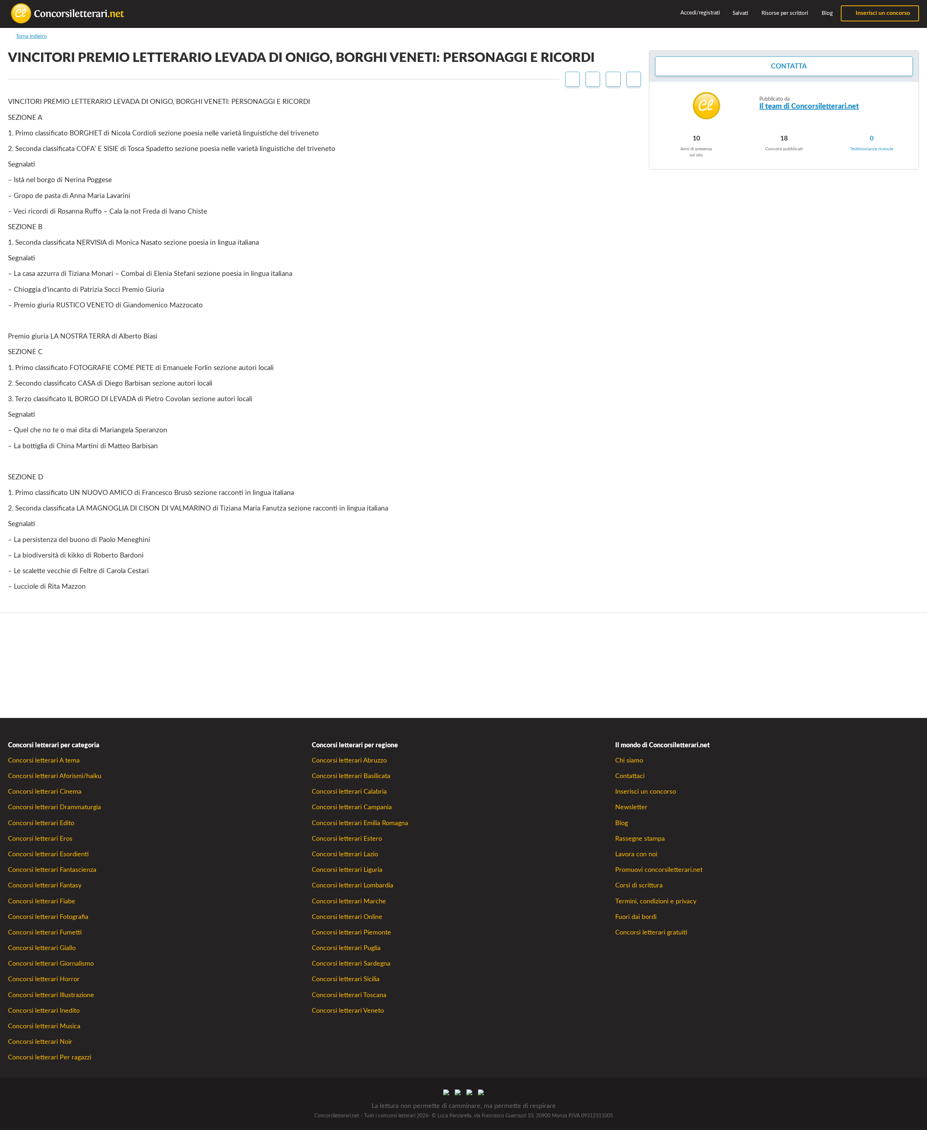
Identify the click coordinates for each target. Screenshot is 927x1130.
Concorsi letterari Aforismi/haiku (54, 776)
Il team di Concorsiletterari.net (809, 106)
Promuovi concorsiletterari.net (658, 870)
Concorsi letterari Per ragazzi (49, 1057)
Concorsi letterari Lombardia (352, 885)
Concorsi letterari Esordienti (48, 854)
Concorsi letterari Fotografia (48, 917)
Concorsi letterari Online (347, 917)
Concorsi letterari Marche (349, 901)
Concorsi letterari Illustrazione (51, 995)
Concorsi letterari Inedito (44, 1011)
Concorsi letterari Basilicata (351, 776)
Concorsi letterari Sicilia (345, 979)
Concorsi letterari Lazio (345, 854)
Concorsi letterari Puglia (346, 948)
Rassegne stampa (640, 839)
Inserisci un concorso (882, 13)
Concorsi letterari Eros (40, 839)
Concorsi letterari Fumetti (45, 932)
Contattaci (630, 776)
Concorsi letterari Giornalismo (51, 964)
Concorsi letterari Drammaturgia (54, 807)
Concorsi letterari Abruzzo (349, 760)
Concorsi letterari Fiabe (41, 901)
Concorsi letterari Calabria (349, 792)
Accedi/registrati (699, 13)
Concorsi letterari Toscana (349, 995)
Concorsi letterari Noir (40, 1042)
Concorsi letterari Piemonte (351, 932)
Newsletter (631, 807)
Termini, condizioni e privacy (655, 901)
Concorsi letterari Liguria (347, 870)
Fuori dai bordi (636, 917)
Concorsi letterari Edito (41, 823)
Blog (826, 13)
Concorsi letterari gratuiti (651, 932)
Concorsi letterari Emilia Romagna (360, 823)
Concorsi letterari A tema (44, 760)
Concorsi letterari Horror (44, 979)
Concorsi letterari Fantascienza (52, 870)
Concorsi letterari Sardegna (351, 964)
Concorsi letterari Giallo (42, 948)
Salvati (739, 13)
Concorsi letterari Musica (44, 1026)
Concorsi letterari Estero (347, 839)
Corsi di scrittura (639, 885)
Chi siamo (629, 760)
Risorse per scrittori (784, 13)
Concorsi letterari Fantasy (44, 885)
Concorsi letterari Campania (352, 807)
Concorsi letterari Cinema (44, 792)
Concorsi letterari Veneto (348, 1011)
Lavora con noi (636, 854)
